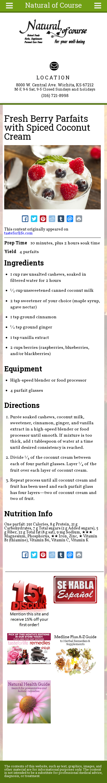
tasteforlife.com (18, 233)
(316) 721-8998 (54, 95)
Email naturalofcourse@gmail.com (54, 66)
